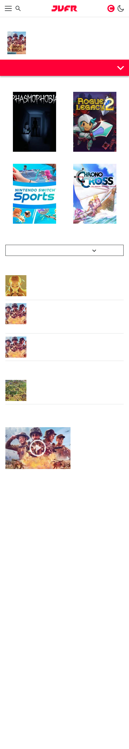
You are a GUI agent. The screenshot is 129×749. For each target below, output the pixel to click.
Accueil (11, 22)
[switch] (120, 8)
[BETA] (64, 8)
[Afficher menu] (8, 8)
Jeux (25, 22)
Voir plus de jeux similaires (61, 250)
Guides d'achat (24, 67)
